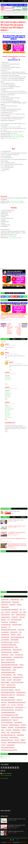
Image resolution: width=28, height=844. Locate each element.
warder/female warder (6, 667)
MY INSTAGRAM (4, 778)
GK (24, 609)
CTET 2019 (13, 705)
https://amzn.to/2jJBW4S (18, 136)
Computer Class (4, 654)
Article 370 (3, 702)
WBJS (8, 732)
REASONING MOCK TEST (18, 677)
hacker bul (7, 391)
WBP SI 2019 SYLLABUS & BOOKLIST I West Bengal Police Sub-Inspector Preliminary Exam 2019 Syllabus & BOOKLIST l (13, 317)
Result (2, 730)
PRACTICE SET (4, 627)
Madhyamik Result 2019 (6, 720)
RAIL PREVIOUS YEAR (5, 614)
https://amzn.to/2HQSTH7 (12, 138)
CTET (8, 705)
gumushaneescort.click (10, 422)
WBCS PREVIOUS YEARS (18, 657)
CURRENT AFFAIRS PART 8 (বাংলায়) (15, 520)
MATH (14, 674)
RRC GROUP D (10, 727)
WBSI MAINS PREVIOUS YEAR (7, 740)
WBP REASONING (20, 735)
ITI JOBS (14, 669)
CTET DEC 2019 (20, 705)
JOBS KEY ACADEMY (6, 773)
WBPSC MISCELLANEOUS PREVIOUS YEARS (9, 664)
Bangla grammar (14, 639)
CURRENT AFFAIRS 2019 (20, 614)
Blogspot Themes (23, 842)
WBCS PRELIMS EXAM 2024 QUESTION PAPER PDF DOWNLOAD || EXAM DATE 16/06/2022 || (17, 545)
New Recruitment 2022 (14, 725)
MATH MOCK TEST (14, 632)
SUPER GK (24, 730)
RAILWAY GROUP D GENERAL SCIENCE (8, 644)
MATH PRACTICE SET (5, 717)
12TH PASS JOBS (4, 622)
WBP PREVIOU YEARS (10, 659)
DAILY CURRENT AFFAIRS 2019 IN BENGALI (9, 609)
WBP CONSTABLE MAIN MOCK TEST (8, 735)
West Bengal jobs (5, 637)
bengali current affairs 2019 (17, 637)
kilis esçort (7, 415)
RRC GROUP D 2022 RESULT (6, 657)
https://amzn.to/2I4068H (10, 236)
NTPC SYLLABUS (4, 725)
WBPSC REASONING (14, 737)
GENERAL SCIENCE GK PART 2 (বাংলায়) (16, 526)
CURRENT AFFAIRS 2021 (5, 669)
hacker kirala (7, 376)
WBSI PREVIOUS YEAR (17, 649)
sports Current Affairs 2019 (7, 747)
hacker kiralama (8, 378)
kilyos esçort (7, 410)
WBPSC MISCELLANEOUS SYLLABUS (8, 700)
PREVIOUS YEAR (15, 612)
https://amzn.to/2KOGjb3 (17, 201)
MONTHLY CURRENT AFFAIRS (17, 717)
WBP (21, 609)
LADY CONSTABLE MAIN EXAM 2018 (8, 712)
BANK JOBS (3, 619)
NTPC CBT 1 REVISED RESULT (7, 722)
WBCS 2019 (3, 732)
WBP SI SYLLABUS (4, 737)
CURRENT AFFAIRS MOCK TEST (7, 707)
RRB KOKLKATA (4, 697)
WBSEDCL (19, 634)
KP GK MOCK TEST (18, 710)
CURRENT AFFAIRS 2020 (17, 667)
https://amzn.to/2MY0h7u (18, 202)
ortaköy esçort (8, 406)
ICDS (8, 619)
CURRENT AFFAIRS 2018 (5, 602)
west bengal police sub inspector (9, 750)
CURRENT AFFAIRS (5, 599)
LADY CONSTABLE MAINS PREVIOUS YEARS (9, 715)
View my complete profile (6, 775)
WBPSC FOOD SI (4, 604)
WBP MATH (13, 634)
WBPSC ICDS (22, 617)
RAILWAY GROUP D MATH (6, 677)
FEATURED (19, 604)
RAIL (20, 612)
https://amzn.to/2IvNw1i (17, 135)
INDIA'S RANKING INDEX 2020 (7, 710)
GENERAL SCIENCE (5, 607)
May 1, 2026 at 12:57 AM (10, 403)
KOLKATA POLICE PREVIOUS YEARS (8, 672)
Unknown (7, 344)
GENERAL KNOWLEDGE (14, 599)
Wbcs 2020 (17, 740)
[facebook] (26, 1)
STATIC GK (7, 612)
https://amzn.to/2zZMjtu (15, 237)
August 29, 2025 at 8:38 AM (11, 373)
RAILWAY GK (23, 725)
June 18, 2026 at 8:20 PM (10, 423)
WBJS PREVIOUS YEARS (15, 732)
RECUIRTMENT (12, 604)
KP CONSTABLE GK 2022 (5, 624)
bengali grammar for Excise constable (17, 742)
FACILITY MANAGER (19, 707)
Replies (7, 360)
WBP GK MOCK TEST (5, 634)
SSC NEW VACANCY (16, 730)
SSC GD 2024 (8, 730)
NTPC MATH (20, 674)
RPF (9, 627)
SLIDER (24, 612)
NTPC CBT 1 (16, 642)
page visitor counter (5, 758)
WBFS (16, 647)
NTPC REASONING (18, 722)
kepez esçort (7, 414)
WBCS (22, 599)
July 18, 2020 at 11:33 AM (10, 345)
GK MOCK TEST (15, 617)
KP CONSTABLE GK (5, 632)
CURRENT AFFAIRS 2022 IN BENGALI (8, 687)
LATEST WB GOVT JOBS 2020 (6, 642)
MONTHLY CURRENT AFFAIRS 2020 (8, 692)
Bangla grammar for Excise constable (16, 702)
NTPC (20, 632)
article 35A (3, 742)
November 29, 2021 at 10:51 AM (16, 363)
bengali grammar (5, 682)
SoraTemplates (9, 842)
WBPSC (12, 614)
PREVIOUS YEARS (15, 602)
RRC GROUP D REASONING (20, 727)
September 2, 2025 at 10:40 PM (11, 388)
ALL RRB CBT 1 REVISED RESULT (17, 682)
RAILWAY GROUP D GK (20, 692)
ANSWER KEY (15, 652)
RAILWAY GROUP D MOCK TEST (7, 647)
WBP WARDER (11, 697)
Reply (6, 349)
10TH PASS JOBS (21, 629)
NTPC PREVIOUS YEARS (16, 624)
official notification (6, 652)
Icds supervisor (13, 622)
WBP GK (2, 659)
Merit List (15, 720)
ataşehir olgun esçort (9, 408)
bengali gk (19, 700)
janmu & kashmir (10, 745)
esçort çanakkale (8, 417)
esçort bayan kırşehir (9, 409)
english (21, 664)
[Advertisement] (14, 142)
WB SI (2, 612)
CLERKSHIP (3, 705)
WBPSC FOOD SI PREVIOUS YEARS (8, 662)
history (3, 745)
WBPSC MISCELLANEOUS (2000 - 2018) (8, 629)
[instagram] (22, 1)
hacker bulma (7, 395)
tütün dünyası (7, 379)
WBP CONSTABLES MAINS (16, 619)
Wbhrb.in (23, 740)
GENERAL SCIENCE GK (5, 617)
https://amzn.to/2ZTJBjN (14, 127)
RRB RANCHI (3, 727)
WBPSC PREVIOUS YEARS (6, 649)
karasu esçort (7, 413)
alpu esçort (7, 412)
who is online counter (2, 758)
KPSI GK (11, 654)
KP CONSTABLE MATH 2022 (6, 674)
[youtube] (24, 1)
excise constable (5, 639)
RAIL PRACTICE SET (19, 654)
